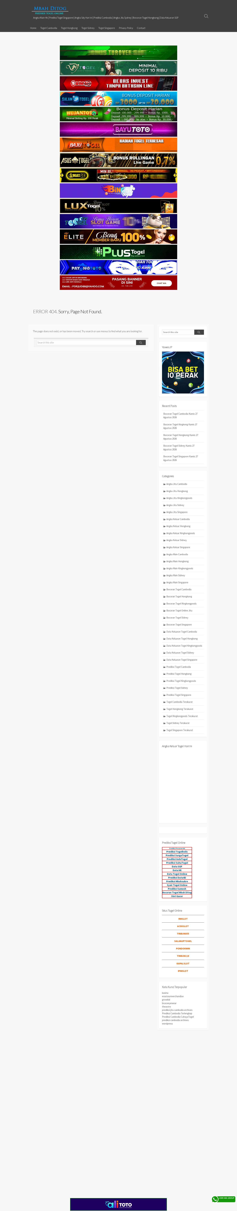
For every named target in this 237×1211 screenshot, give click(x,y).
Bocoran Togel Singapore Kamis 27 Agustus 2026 (180, 458)
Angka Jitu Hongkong (177, 491)
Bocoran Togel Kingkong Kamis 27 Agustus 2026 (180, 426)
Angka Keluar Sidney (176, 540)
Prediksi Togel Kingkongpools (181, 680)
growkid (166, 999)
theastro (166, 1006)
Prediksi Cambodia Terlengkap (177, 1013)
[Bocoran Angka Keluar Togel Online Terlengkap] (50, 10)
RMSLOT (183, 918)
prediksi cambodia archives (175, 1020)
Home (33, 27)
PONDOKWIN (183, 948)
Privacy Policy (126, 27)
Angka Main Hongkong (177, 561)
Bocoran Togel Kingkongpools (181, 603)
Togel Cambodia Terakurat (179, 701)
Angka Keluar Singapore (178, 547)
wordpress (167, 1023)
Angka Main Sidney (175, 575)
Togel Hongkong (69, 27)
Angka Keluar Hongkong (178, 526)
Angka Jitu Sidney (175, 505)
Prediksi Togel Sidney (177, 687)
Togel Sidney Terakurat (178, 723)
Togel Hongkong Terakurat (179, 708)
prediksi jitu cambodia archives (177, 1010)
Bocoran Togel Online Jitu (179, 610)
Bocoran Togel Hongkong (179, 596)
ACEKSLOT (183, 926)
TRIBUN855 (183, 933)
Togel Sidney (87, 27)
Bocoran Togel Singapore (179, 624)
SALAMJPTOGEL (183, 941)
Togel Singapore (106, 27)
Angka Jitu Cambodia (176, 483)
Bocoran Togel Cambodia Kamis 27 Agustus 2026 (180, 415)
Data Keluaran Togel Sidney (180, 652)
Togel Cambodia (48, 27)
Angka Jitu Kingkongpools (179, 498)
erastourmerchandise (173, 996)
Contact (141, 27)
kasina (165, 992)
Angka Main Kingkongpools (179, 568)
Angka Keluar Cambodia (178, 519)
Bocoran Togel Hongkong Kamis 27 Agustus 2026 (180, 437)
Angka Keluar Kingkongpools (180, 533)
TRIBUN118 (183, 955)
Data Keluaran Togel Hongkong (182, 638)
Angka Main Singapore (177, 582)
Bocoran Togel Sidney (177, 617)
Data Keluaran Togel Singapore (181, 659)
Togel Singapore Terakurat (179, 730)
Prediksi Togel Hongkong (179, 673)
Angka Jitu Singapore (177, 512)
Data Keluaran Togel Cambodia (181, 631)
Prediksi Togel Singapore (178, 694)
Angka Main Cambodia (177, 554)
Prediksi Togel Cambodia (178, 666)
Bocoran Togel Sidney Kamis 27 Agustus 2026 (178, 447)
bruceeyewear (169, 1003)
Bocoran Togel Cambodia (178, 589)
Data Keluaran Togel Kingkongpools (184, 645)
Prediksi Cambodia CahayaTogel (178, 1016)
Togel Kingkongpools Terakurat (182, 716)
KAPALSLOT (183, 963)
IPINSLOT (183, 970)
